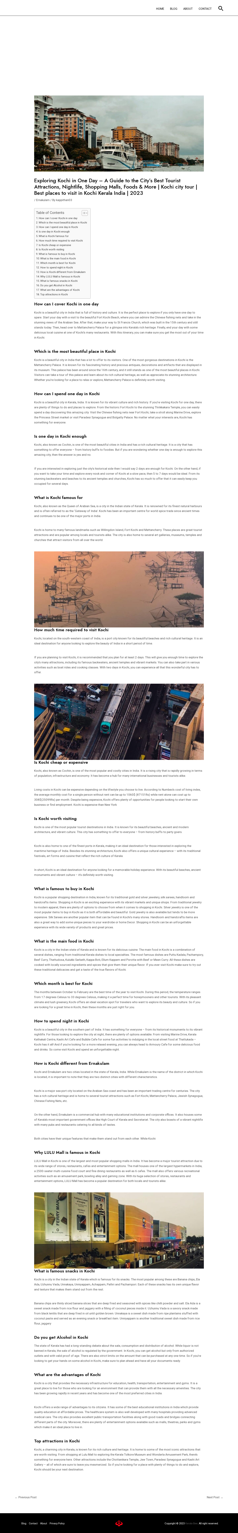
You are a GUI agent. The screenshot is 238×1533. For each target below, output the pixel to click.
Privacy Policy (57, 1523)
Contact (33, 1523)
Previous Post (26, 1497)
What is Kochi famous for (54, 236)
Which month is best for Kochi (57, 263)
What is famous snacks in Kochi (59, 280)
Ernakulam (43, 200)
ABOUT (188, 8)
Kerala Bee (191, 1523)
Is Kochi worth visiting (51, 249)
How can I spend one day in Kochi (58, 227)
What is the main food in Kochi (58, 258)
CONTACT (205, 8)
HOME (160, 8)
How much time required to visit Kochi (61, 240)
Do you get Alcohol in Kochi (56, 285)
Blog (23, 1523)
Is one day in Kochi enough (54, 231)
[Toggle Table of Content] (83, 213)
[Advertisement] (119, 42)
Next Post (215, 1497)
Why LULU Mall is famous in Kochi (60, 276)
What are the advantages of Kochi (60, 289)
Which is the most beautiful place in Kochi (63, 222)
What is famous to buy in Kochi (57, 254)
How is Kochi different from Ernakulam (63, 272)
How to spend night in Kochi (56, 267)
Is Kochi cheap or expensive (55, 245)
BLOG (173, 8)
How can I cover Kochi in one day (58, 218)
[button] (221, 9)
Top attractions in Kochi (54, 294)
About (43, 1523)
